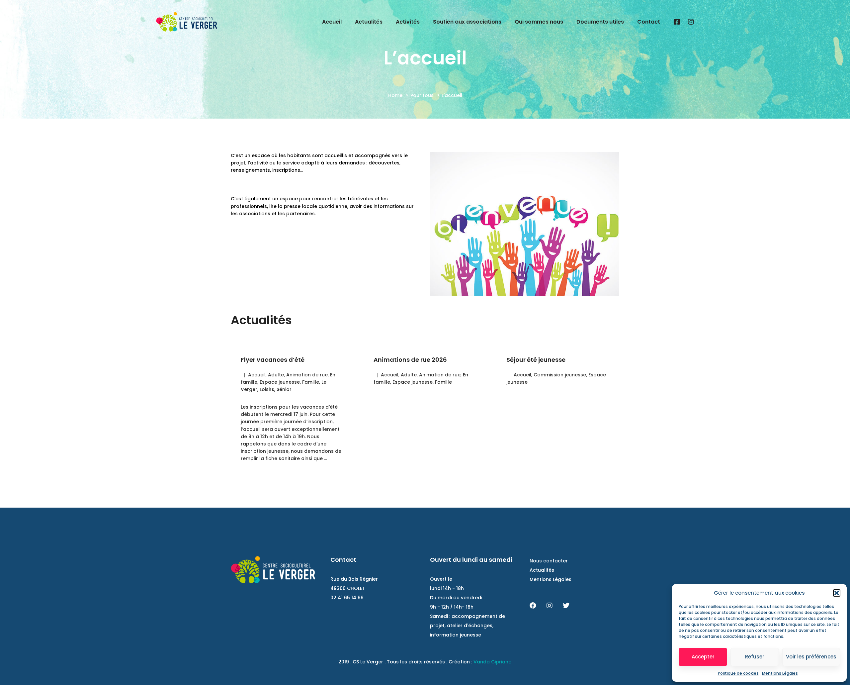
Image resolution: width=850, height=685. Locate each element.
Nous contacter (549, 560)
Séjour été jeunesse (535, 359)
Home (395, 95)
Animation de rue (307, 374)
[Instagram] (691, 22)
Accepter (703, 656)
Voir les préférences (811, 656)
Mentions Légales (780, 673)
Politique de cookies (738, 673)
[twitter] (566, 606)
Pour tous (422, 95)
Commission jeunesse (560, 374)
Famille (310, 382)
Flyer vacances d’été (272, 359)
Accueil (257, 374)
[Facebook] (677, 22)
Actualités (542, 570)
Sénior (284, 389)
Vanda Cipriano (492, 661)
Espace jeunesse (280, 382)
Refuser (754, 656)
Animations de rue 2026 (410, 359)
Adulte (276, 374)
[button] (836, 593)
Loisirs (267, 389)
